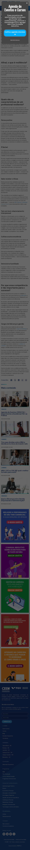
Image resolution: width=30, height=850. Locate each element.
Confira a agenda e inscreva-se (15, 33)
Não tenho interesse (15, 40)
